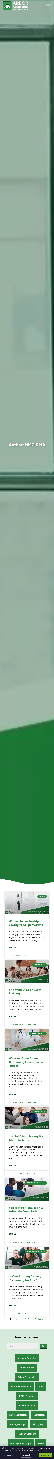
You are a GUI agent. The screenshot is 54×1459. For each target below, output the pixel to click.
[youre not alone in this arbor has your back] (27, 1189)
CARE (40, 1386)
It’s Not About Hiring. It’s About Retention (26, 1138)
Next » (42, 1319)
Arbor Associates (27, 1377)
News (41, 1443)
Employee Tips (17, 1424)
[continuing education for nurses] (27, 1040)
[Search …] (22, 1346)
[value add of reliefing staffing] (27, 971)
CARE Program (27, 1396)
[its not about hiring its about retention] (27, 1118)
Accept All (45, 1455)
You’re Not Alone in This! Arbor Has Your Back (26, 1210)
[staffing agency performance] (27, 1258)
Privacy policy (7, 1455)
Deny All (26, 1455)
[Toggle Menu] (47, 5)
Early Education (18, 1414)
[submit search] (43, 1346)
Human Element (27, 1433)
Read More (14, 947)
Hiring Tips (38, 1424)
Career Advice (27, 1405)
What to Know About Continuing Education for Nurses (26, 1062)
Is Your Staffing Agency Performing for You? (25, 1278)
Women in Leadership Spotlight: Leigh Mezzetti (26, 923)
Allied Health (27, 1367)
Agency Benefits (27, 1358)
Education (39, 1414)
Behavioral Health (21, 1386)
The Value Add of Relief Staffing (25, 992)
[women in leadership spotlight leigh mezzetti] (27, 903)
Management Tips (20, 1443)
